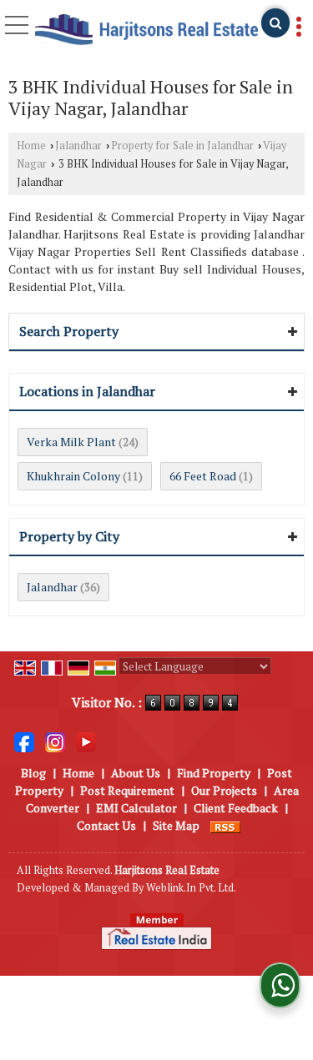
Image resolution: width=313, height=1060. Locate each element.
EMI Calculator (136, 808)
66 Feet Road (202, 476)
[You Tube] (86, 741)
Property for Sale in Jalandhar (182, 145)
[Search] (275, 23)
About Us (135, 773)
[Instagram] (55, 741)
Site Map (176, 825)
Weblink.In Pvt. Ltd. (191, 888)
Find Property (213, 773)
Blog (33, 773)
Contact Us (106, 825)
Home (31, 145)
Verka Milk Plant (71, 442)
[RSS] (225, 825)
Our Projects (224, 790)
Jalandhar (78, 145)
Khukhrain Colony (73, 476)
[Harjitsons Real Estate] (146, 31)
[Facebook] (24, 741)
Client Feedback (236, 808)
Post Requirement (127, 790)
